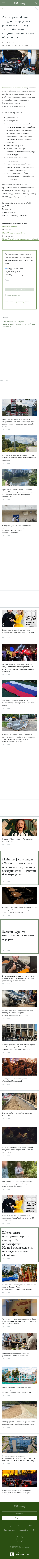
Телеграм (10, 1526)
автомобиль (8, 321)
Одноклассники (9, 1530)
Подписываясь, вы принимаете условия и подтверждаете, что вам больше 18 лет (17, 303)
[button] (19, 289)
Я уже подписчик (12, 295)
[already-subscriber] (19, 295)
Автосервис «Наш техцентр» (14, 87)
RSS (34, 1530)
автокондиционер (11, 324)
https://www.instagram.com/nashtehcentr (20, 239)
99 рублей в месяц (15, 268)
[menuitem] (10, 1526)
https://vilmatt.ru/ (10, 226)
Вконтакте (21, 1526)
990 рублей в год (15, 275)
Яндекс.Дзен (24, 1530)
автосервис (19, 321)
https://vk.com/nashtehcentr (14, 233)
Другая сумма (13, 271)
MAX (30, 1526)
